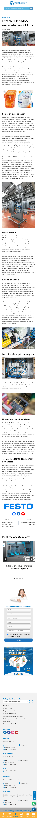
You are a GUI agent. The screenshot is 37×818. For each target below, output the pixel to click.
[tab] (14, 578)
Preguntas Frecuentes (9, 711)
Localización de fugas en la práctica (28, 522)
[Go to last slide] (5, 559)
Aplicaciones (6, 17)
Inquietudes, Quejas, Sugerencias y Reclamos (16, 724)
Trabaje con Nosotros (9, 713)
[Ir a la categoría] (31, 701)
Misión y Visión (7, 708)
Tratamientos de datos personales (13, 716)
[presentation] (19, 551)
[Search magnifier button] (31, 8)
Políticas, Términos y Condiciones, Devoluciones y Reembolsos (18, 720)
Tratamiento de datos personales (24, 812)
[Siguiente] (31, 559)
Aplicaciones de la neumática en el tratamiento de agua (8, 523)
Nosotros (6, 705)
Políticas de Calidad (10, 812)
